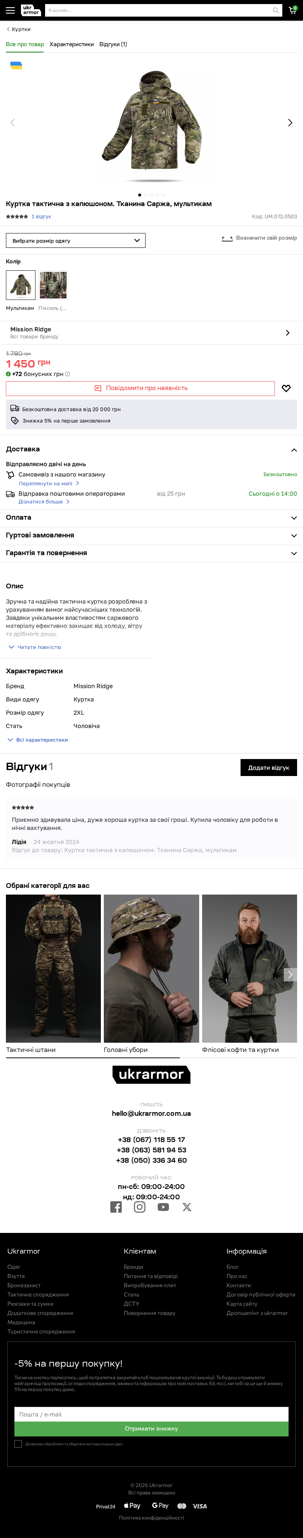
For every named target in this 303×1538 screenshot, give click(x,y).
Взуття (16, 1276)
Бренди (133, 1266)
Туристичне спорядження (41, 1331)
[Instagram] (140, 1208)
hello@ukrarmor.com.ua (151, 1114)
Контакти (239, 1285)
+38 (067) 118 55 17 (151, 1140)
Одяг (14, 1266)
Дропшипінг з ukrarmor (257, 1313)
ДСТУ (131, 1303)
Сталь (131, 1294)
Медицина (21, 1322)
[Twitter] (187, 1208)
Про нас (237, 1276)
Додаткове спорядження (40, 1313)
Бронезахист (24, 1285)
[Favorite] (286, 388)
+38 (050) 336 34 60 (151, 1161)
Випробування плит (150, 1285)
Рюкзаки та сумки (30, 1303)
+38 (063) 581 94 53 (151, 1151)
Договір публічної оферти (261, 1294)
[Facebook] (116, 1208)
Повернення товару (150, 1313)
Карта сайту (242, 1303)
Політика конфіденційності (151, 1517)
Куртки (21, 29)
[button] (31, 10)
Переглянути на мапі (45, 483)
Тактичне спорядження (38, 1294)
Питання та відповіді (151, 1276)
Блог (233, 1266)
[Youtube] (163, 1208)
